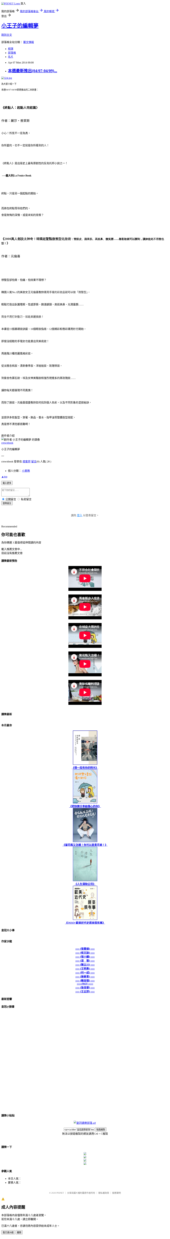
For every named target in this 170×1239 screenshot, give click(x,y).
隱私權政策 (103, 1193)
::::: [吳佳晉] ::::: (85, 987)
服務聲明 (116, 1193)
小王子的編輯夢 (20, 26)
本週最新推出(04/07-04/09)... (32, 71)
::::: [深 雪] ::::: (85, 960)
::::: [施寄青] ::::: (85, 976)
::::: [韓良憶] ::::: (85, 980)
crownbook (7, 442)
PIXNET (60, 1193)
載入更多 (7, 483)
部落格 (12, 52)
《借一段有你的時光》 (85, 767)
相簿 (10, 48)
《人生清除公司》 (85, 884)
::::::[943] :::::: (85, 983)
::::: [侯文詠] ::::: (85, 952)
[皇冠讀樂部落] (85, 1123)
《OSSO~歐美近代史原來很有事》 (85, 922)
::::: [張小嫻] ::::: (85, 956)
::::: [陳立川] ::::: (85, 964)
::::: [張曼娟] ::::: (85, 948)
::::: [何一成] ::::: (85, 972)
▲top (4, 476)
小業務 (26, 470)
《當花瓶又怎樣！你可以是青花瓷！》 (85, 845)
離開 (19, 1232)
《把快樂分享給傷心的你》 (85, 806)
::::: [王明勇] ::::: (85, 968)
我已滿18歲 (8, 1232)
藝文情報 (28, 42)
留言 (34, 461)
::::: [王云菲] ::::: (85, 991)
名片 (10, 56)
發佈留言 (7, 503)
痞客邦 (27, 461)
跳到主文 (6, 34)
